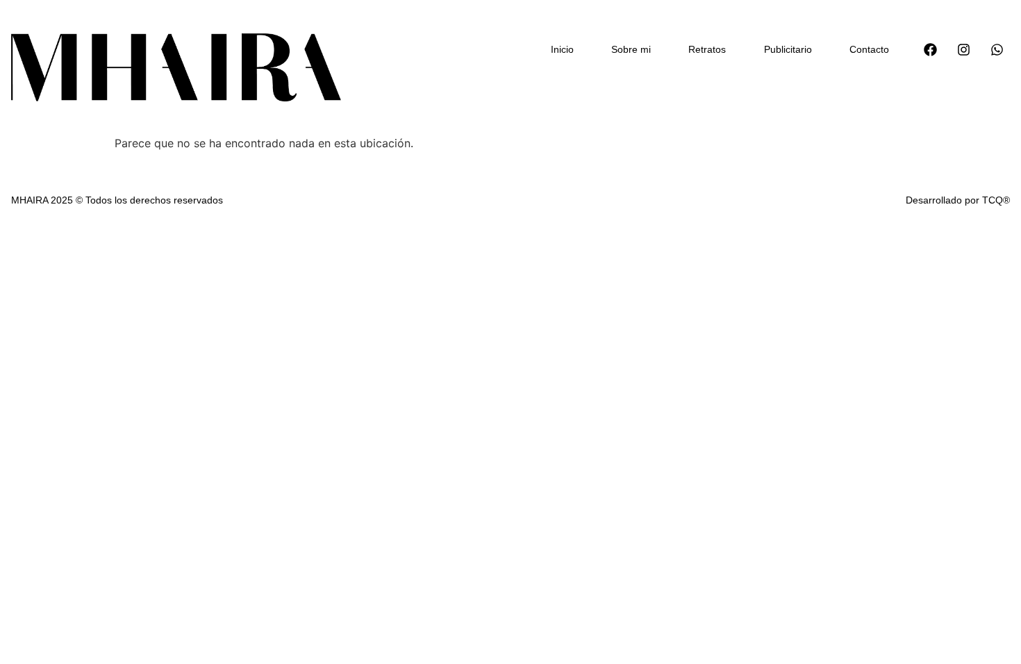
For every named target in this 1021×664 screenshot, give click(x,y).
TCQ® (996, 200)
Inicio (562, 49)
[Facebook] (930, 49)
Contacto (869, 49)
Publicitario (788, 49)
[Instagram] (963, 49)
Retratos (707, 49)
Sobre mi (631, 49)
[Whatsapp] (996, 49)
